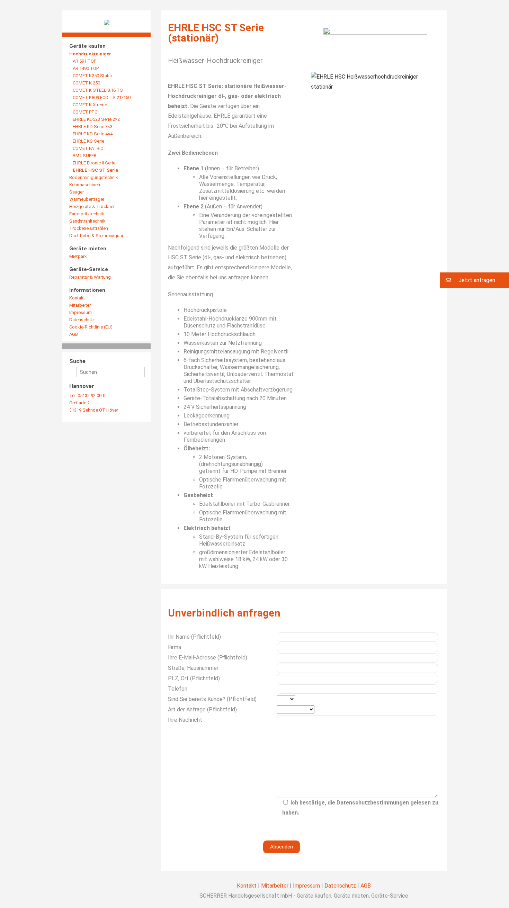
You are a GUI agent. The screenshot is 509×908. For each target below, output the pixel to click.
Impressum (80, 312)
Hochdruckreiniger (90, 53)
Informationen (87, 290)
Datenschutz (82, 319)
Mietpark (78, 256)
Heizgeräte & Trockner (92, 206)
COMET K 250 (86, 83)
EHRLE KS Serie (88, 141)
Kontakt (77, 297)
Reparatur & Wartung (90, 277)
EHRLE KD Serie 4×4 (93, 133)
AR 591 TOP (84, 61)
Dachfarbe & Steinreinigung (97, 235)
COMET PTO (85, 112)
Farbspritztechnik (86, 213)
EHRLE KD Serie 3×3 (93, 126)
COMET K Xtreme (90, 104)
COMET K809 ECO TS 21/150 (102, 97)
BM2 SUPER (85, 155)
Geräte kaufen (87, 46)
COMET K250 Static (92, 75)
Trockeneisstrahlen (88, 228)
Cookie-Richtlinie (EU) (91, 327)
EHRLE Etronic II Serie (94, 162)
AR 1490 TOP (86, 68)
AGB (73, 334)
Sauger (76, 192)
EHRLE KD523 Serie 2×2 (96, 119)
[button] (474, 280)
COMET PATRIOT (90, 148)
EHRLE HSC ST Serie (95, 170)
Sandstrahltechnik (87, 221)
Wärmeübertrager (86, 199)
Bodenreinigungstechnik (93, 177)
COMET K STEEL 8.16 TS (98, 90)
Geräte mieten (87, 248)
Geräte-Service (88, 269)
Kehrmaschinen (84, 184)
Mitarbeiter (80, 305)
